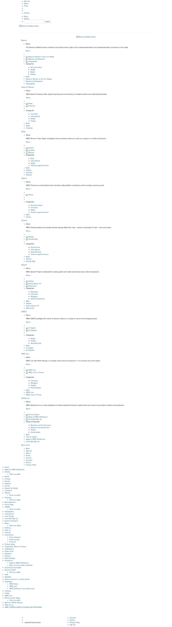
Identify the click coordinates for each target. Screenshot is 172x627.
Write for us (9, 605)
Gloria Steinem (10, 502)
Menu (26, 16)
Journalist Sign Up (35, 419)
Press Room (9, 535)
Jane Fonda (9, 516)
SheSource (25, 398)
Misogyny (34, 296)
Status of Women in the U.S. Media (41, 56)
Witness (31, 152)
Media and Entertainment (40, 427)
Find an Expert (33, 414)
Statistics (8, 577)
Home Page (9, 504)
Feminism (34, 114)
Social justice (35, 432)
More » (28, 51)
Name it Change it (11, 521)
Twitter (7, 593)
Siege (23, 131)
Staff (6, 574)
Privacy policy (10, 544)
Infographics (32, 61)
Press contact (14, 539)
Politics (33, 74)
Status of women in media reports (17, 579)
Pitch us (8, 530)
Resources (32, 286)
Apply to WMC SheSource (38, 417)
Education (34, 292)
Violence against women (40, 165)
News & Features (27, 87)
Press (26, 6)
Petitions (8, 528)
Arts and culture (36, 67)
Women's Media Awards (14, 602)
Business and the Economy (41, 425)
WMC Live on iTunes (36, 372)
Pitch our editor (15, 474)
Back (27, 76)
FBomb (24, 178)
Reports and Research (36, 59)
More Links (25, 445)
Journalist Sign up (11, 518)
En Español (32, 330)
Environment (35, 247)
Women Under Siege (12, 598)
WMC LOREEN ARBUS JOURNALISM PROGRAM (23, 607)
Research (8, 553)
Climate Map (33, 239)
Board (7, 476)
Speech (24, 265)
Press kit (12, 542)
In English (32, 328)
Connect (29, 460)
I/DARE (7, 507)
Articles (31, 148)
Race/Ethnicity (36, 252)
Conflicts (31, 150)
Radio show (9, 551)
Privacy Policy (31, 465)
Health (32, 69)
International (35, 116)
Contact (7, 479)
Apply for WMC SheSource (14, 469)
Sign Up (27, 1)
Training (8, 591)
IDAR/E (24, 311)
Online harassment (38, 299)
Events (28, 462)
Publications (9, 549)
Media (32, 72)
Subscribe (8, 581)
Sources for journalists (13, 567)
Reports (24, 40)
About (26, 3)
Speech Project (10, 570)
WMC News (13, 584)
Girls (32, 158)
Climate (24, 220)
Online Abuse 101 (35, 283)
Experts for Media (11, 488)
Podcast (8, 532)
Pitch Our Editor (15, 525)
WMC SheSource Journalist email (21, 588)
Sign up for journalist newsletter (21, 565)
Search (47, 22)
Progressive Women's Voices (15, 546)
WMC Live (25, 353)
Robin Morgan (36, 387)
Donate (26, 13)
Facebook (8, 490)
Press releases (14, 537)
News (30, 103)
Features (31, 106)
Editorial (8, 483)
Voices (30, 194)
